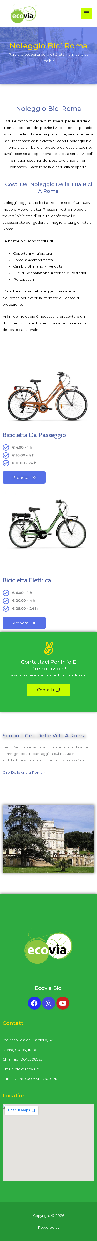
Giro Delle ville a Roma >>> (26, 772)
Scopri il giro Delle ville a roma (44, 735)
